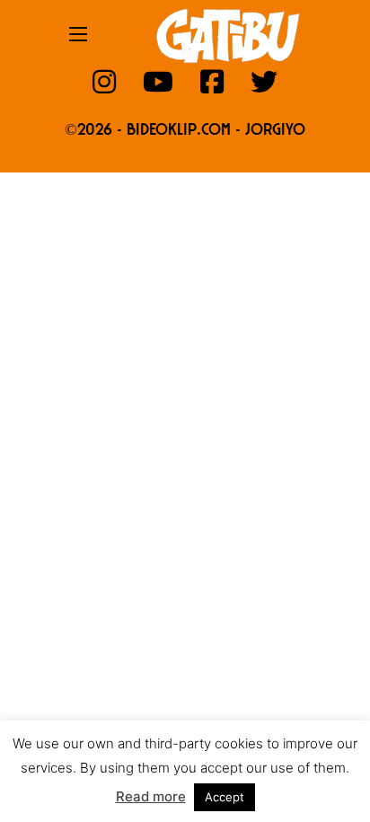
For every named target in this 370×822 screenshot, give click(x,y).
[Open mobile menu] (78, 34)
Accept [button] (224, 797)
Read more (151, 796)
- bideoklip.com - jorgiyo (211, 131)
